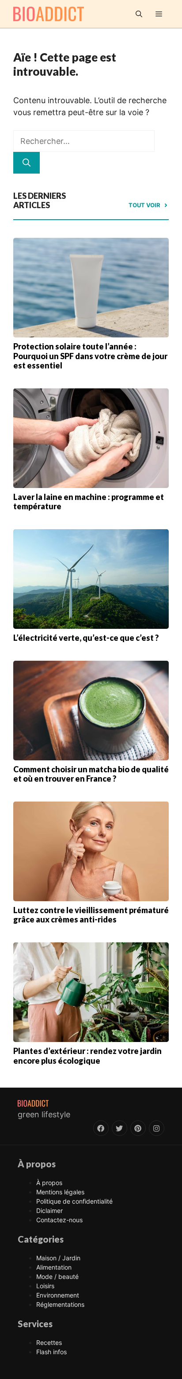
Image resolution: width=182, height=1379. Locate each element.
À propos (49, 1182)
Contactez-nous (59, 1220)
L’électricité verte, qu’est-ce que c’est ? (86, 638)
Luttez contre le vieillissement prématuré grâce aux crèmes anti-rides (91, 915)
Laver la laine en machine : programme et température (88, 501)
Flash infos (51, 1352)
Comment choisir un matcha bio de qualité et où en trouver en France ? (91, 774)
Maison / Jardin (58, 1258)
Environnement (57, 1295)
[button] (139, 14)
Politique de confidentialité (74, 1201)
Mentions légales (60, 1192)
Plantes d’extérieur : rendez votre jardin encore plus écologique (87, 1055)
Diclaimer (49, 1210)
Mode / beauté (57, 1276)
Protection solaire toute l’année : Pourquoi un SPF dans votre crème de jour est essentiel (90, 355)
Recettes (49, 1342)
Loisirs (45, 1286)
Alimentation (54, 1267)
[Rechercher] (26, 163)
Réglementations (60, 1304)
